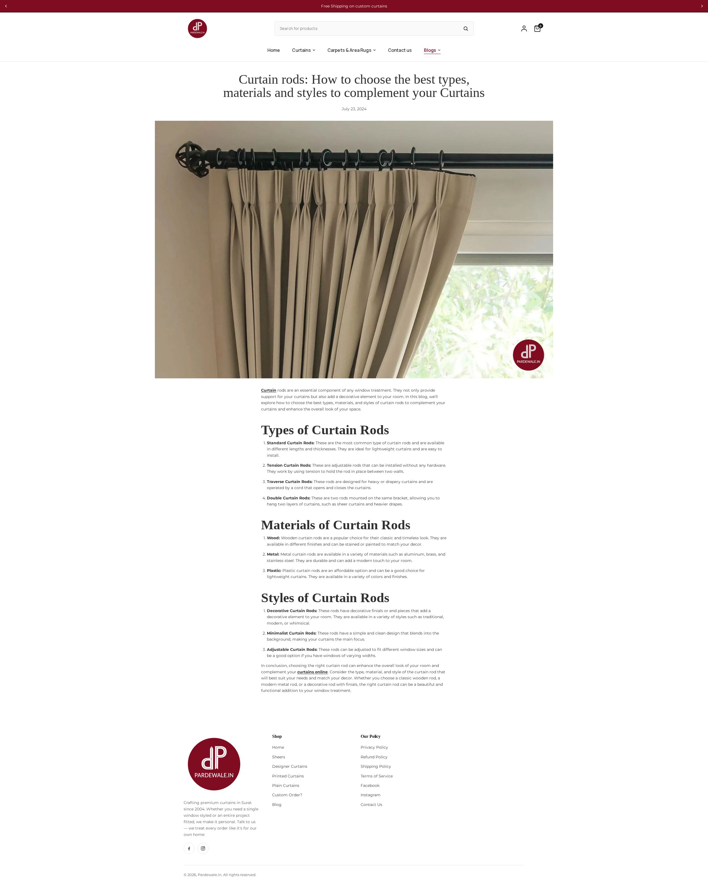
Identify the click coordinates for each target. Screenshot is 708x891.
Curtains (301, 50)
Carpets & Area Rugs (349, 50)
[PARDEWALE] (197, 28)
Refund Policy (374, 756)
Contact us (400, 50)
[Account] (524, 28)
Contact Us (371, 804)
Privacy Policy (374, 747)
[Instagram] (203, 848)
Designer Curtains (289, 766)
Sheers (278, 756)
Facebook (370, 785)
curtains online (312, 671)
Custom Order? (287, 794)
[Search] (465, 28)
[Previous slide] (6, 6)
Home (273, 50)
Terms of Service (377, 776)
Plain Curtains (285, 785)
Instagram (371, 794)
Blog (277, 804)
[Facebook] (189, 848)
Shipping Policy (376, 766)
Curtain (268, 390)
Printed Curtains (288, 776)
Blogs (430, 50)
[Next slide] (702, 6)
